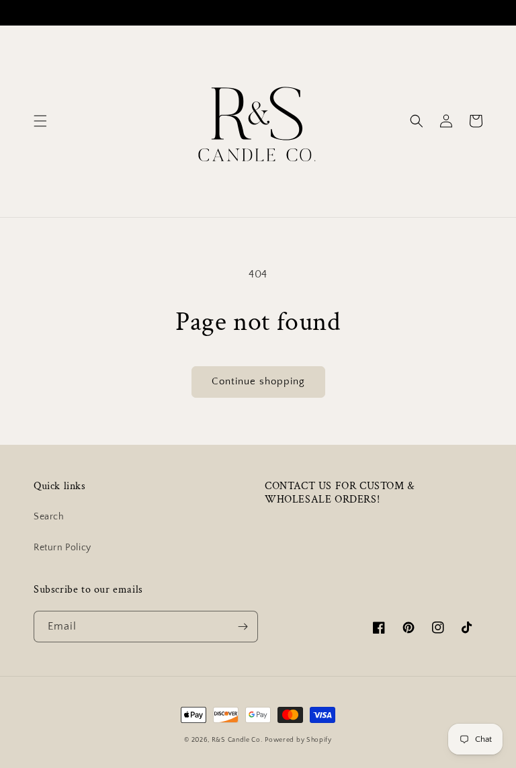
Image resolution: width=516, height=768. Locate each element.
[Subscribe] (242, 626)
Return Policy (62, 547)
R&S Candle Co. (237, 740)
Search (49, 516)
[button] (40, 121)
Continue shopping (258, 381)
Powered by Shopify (298, 740)
